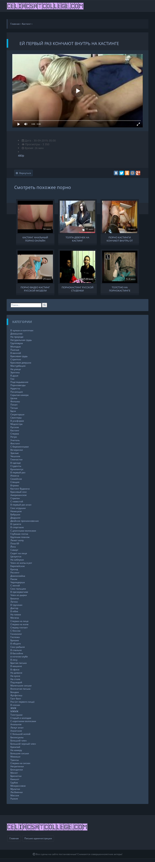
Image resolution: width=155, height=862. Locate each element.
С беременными (19, 446)
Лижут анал (16, 727)
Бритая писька (18, 663)
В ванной (15, 353)
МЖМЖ (14, 711)
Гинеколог (16, 634)
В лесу (13, 659)
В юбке (14, 611)
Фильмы (15, 401)
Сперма (14, 433)
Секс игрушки (18, 508)
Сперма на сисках (20, 763)
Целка (13, 398)
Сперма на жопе (19, 624)
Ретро (13, 436)
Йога (13, 546)
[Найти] (44, 305)
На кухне (15, 676)
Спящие (14, 482)
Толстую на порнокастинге (119, 288)
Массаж (14, 795)
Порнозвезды (18, 385)
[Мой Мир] (132, 173)
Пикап (13, 404)
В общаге (15, 643)
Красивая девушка (20, 362)
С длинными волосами (23, 530)
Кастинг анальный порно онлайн (35, 239)
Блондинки (16, 769)
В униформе (17, 420)
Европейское (17, 566)
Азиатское (16, 730)
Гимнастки (16, 459)
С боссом (15, 630)
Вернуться (25, 173)
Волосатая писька (20, 688)
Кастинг (14, 430)
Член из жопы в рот (21, 562)
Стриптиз (15, 359)
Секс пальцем (18, 588)
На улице (15, 369)
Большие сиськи (19, 753)
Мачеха (14, 617)
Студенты (15, 466)
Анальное (16, 724)
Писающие (16, 391)
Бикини (14, 598)
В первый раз (17, 472)
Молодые (15, 346)
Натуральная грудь (21, 340)
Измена (14, 475)
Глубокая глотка (19, 533)
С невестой (16, 501)
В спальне (16, 650)
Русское (14, 427)
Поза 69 (14, 543)
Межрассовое (18, 785)
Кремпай (15, 747)
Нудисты (15, 388)
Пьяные (14, 349)
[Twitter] (121, 173)
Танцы (14, 407)
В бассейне (16, 653)
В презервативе (19, 592)
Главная (14, 838)
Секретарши (17, 414)
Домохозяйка (17, 575)
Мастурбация (18, 365)
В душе (14, 375)
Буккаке (14, 640)
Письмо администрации (38, 838)
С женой (15, 585)
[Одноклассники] (127, 173)
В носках (15, 705)
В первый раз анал (20, 504)
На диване (16, 672)
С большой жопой (20, 734)
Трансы (14, 760)
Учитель (15, 440)
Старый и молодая (20, 718)
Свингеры (16, 417)
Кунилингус (16, 469)
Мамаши (15, 756)
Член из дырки (18, 595)
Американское (18, 495)
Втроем (14, 485)
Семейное (16, 478)
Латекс (14, 601)
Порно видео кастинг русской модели (35, 288)
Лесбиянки (16, 792)
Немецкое (16, 511)
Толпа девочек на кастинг (77, 239)
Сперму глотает (19, 627)
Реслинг (14, 572)
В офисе (14, 669)
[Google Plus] (138, 173)
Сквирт (14, 549)
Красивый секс (18, 491)
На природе (16, 336)
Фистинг (15, 443)
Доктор (14, 608)
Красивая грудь (19, 356)
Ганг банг (15, 698)
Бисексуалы (16, 737)
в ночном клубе (19, 656)
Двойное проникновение (24, 520)
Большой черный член (23, 743)
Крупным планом (19, 537)
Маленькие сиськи (21, 685)
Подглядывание (19, 382)
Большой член (18, 740)
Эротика (15, 372)
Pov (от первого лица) (22, 701)
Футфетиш (16, 695)
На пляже (15, 614)
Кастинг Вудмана (20, 488)
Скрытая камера (19, 395)
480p (21, 155)
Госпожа (15, 637)
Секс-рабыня (17, 647)
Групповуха (16, 343)
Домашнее (16, 333)
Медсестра (16, 424)
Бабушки (15, 514)
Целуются (15, 556)
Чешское (15, 456)
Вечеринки (16, 449)
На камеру (16, 750)
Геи (12, 378)
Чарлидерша (17, 582)
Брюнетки (16, 776)
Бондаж (14, 692)
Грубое (14, 782)
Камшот (14, 779)
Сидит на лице (18, 553)
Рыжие (14, 798)
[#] (45, 5)
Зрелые (14, 453)
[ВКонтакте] (116, 173)
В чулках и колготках (21, 330)
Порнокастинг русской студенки (77, 288)
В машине (16, 666)
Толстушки (16, 714)
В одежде (15, 462)
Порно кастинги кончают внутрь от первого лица (120, 239)
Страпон (15, 498)
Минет (14, 772)
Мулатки (15, 789)
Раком (13, 579)
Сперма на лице (19, 621)
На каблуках (17, 559)
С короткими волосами (23, 721)
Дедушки (15, 517)
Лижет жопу (17, 540)
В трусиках (16, 605)
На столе (15, 679)
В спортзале (17, 527)
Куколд (14, 569)
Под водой (16, 682)
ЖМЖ (13, 708)
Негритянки (17, 766)
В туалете (15, 524)
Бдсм (13, 411)
